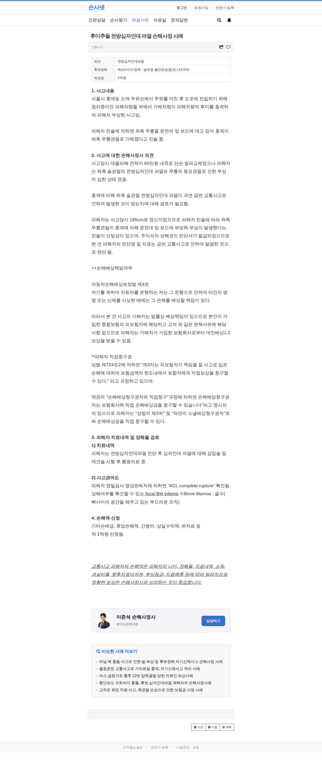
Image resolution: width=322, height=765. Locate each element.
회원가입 (201, 8)
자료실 (159, 19)
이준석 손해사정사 (136, 616)
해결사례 (140, 19)
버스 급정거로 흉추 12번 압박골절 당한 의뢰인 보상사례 (146, 676)
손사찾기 (118, 19)
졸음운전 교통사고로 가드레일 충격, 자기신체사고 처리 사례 (149, 669)
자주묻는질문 (133, 747)
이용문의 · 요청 (187, 747)
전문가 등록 (224, 8)
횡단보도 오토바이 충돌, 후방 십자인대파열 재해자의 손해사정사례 (155, 683)
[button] (198, 727)
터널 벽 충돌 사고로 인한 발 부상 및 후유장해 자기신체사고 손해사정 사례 (161, 662)
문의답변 (179, 19)
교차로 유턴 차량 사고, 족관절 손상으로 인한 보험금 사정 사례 (151, 690)
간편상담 (96, 19)
